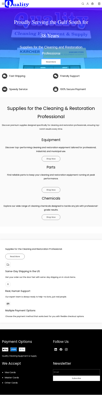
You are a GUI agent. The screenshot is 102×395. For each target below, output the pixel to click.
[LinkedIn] (56, 349)
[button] (92, 3)
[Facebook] (61, 349)
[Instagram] (66, 349)
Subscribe (76, 378)
